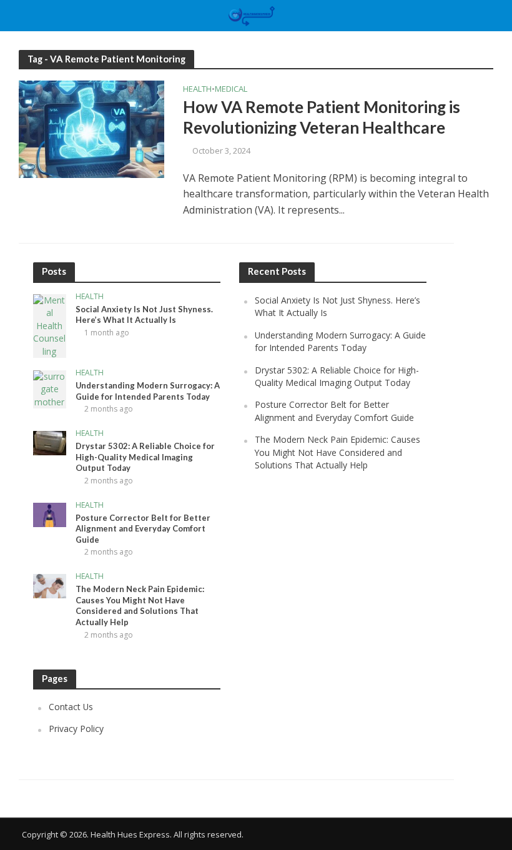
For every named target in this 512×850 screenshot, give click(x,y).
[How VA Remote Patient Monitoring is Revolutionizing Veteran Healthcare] (91, 128)
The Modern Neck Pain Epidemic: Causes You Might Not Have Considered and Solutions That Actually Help (140, 605)
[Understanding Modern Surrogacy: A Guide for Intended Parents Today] (49, 388)
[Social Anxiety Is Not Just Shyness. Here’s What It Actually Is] (49, 325)
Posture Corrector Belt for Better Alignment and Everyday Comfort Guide (143, 529)
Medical (231, 89)
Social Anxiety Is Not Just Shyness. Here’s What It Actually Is (144, 314)
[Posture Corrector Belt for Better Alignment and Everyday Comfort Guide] (49, 514)
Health (197, 89)
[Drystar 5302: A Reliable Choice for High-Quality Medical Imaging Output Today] (49, 442)
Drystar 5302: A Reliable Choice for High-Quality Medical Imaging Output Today (145, 457)
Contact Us (71, 707)
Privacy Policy (76, 728)
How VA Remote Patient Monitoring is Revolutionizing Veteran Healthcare (321, 117)
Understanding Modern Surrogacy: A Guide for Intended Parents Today (148, 391)
